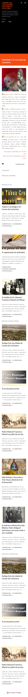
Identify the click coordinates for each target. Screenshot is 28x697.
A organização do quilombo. (13, 252)
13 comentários (17, 224)
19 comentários (17, 403)
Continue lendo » (7, 226)
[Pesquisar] (21, 3)
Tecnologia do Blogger (15, 692)
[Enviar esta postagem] (3, 164)
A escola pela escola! (10, 389)
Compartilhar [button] (19, 164)
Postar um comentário (8, 175)
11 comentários (17, 547)
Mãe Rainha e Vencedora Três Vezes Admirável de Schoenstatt (12, 479)
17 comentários (17, 449)
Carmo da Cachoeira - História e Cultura (8, 5)
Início (3, 21)
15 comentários (17, 314)
